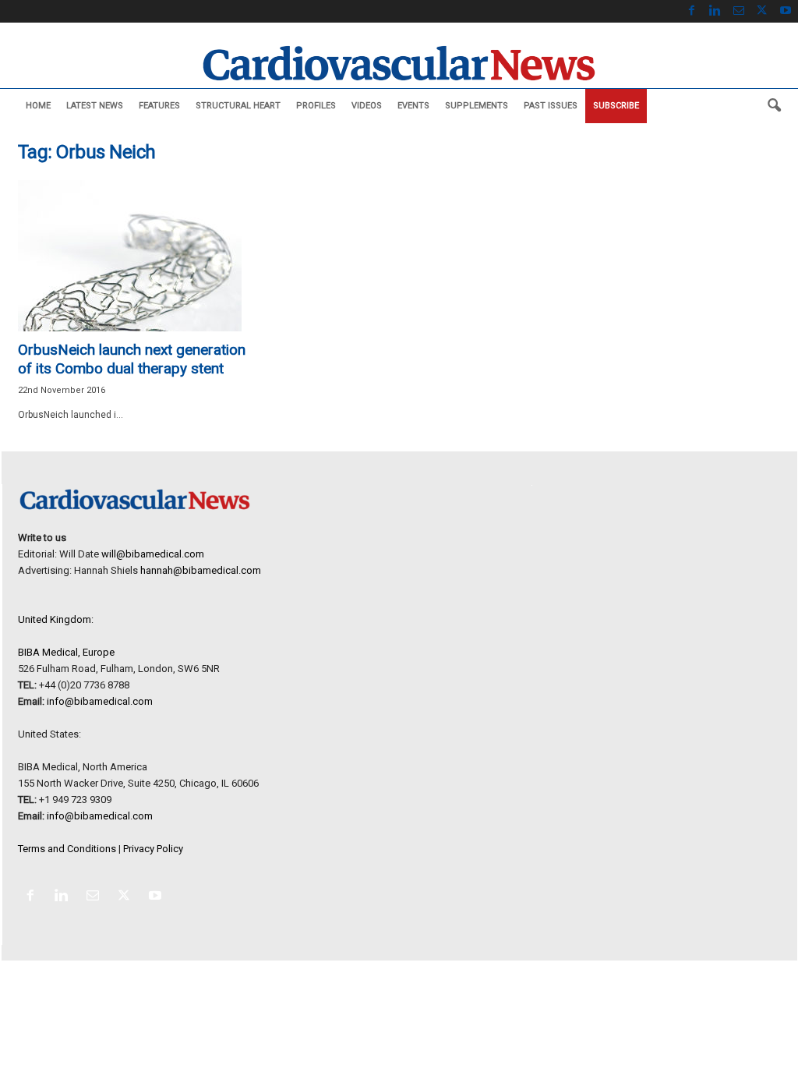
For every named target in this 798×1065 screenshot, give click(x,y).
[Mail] (738, 11)
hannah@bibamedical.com (200, 570)
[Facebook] (692, 11)
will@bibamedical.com (152, 554)
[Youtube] (785, 11)
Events (413, 106)
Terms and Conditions (67, 848)
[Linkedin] (715, 11)
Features (159, 106)
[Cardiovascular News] (399, 63)
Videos (366, 106)
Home (38, 106)
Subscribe (616, 106)
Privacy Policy (153, 848)
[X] (762, 11)
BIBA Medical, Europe (66, 652)
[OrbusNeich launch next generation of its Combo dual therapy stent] (135, 255)
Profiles (316, 106)
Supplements (476, 106)
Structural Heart (238, 106)
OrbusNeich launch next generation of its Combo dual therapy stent (131, 359)
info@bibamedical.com (100, 701)
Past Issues (550, 106)
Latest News (94, 106)
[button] (774, 106)
